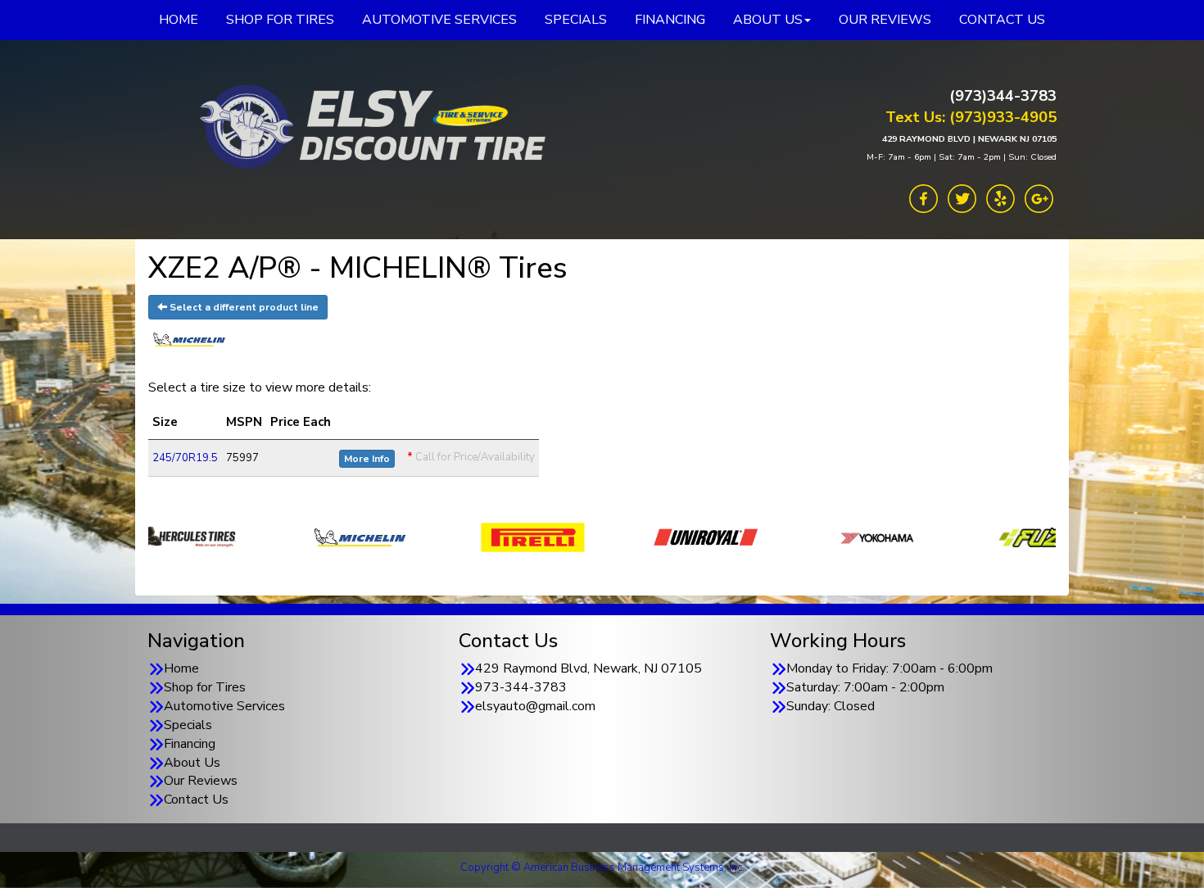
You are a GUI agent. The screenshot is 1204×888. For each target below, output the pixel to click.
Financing (189, 744)
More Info (367, 458)
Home (181, 668)
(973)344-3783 (1003, 95)
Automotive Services (224, 706)
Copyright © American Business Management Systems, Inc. (602, 867)
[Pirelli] (429, 537)
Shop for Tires (205, 687)
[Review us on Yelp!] (1000, 197)
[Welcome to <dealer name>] (368, 127)
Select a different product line (243, 307)
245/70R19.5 (185, 458)
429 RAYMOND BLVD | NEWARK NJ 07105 (969, 139)
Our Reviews (201, 781)
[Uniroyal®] (602, 537)
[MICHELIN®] (256, 537)
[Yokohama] (774, 537)
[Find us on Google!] (1039, 197)
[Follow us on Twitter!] (962, 197)
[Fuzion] (947, 537)
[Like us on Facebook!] (923, 197)
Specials (188, 725)
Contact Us (196, 800)
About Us (192, 763)
